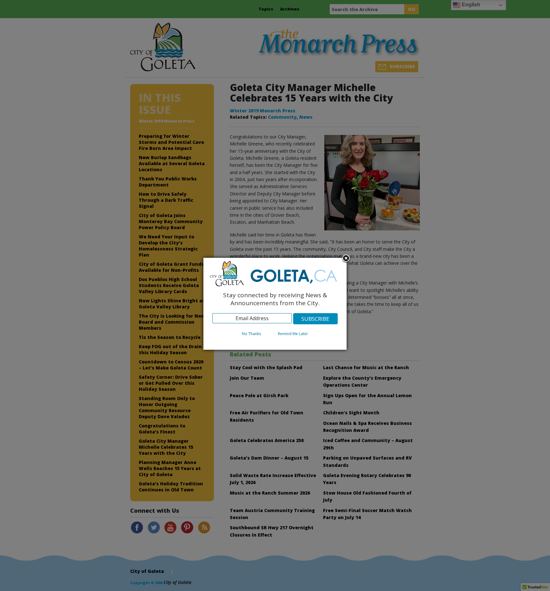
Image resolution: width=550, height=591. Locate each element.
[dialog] (275, 304)
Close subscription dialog (346, 259)
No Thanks (251, 333)
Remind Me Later (293, 333)
